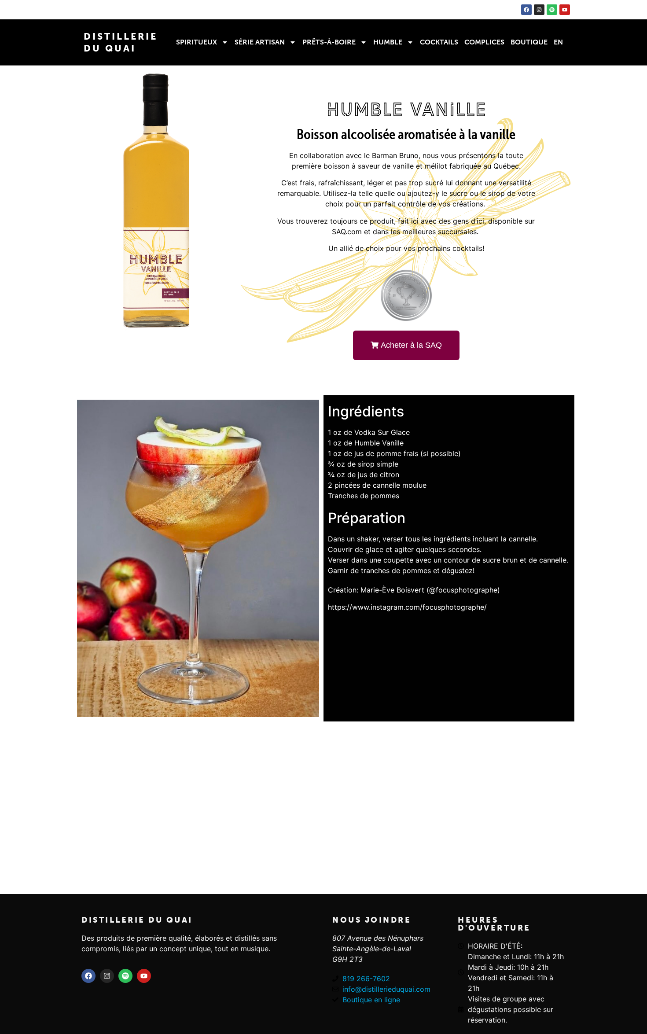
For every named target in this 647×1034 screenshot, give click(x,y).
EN (558, 42)
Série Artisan (260, 42)
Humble (387, 42)
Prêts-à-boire (329, 42)
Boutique (529, 42)
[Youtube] (564, 9)
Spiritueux (196, 42)
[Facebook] (526, 9)
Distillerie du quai (137, 920)
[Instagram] (539, 9)
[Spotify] (552, 9)
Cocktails (439, 42)
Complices (484, 42)
